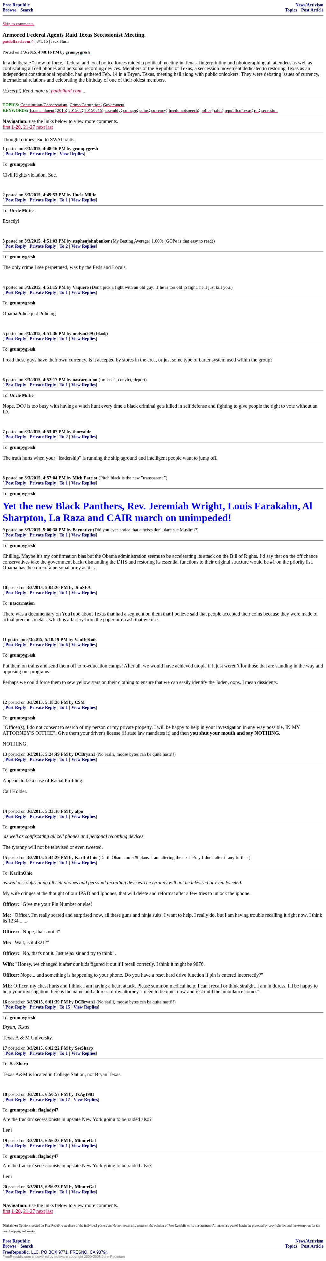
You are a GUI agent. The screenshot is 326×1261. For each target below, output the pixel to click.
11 (5, 639)
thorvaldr (82, 431)
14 (5, 811)
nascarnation (85, 379)
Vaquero (81, 287)
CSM (80, 702)
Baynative (82, 530)
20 (5, 1186)
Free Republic (16, 5)
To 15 (65, 1007)
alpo (79, 811)
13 (5, 754)
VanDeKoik (85, 639)
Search (26, 10)
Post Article (312, 10)
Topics (291, 10)
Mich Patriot (85, 478)
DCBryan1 (85, 754)
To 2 (64, 246)
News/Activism (309, 5)
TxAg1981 (84, 1094)
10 (5, 587)
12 (5, 702)
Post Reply (15, 153)
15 (5, 857)
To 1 (64, 200)
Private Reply (43, 153)
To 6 (64, 644)
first (6, 127)
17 (5, 1048)
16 (5, 1002)
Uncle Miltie (84, 195)
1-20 (16, 127)
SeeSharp (84, 1048)
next (40, 127)
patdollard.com (66, 90)
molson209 (83, 333)
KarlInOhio (86, 857)
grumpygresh (85, 148)
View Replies (72, 153)
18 (5, 1094)
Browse (9, 10)
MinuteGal (85, 1140)
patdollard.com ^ (18, 41)
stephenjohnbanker (91, 241)
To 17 (65, 1099)
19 (5, 1140)
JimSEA (83, 587)
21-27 (29, 127)
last (49, 127)
